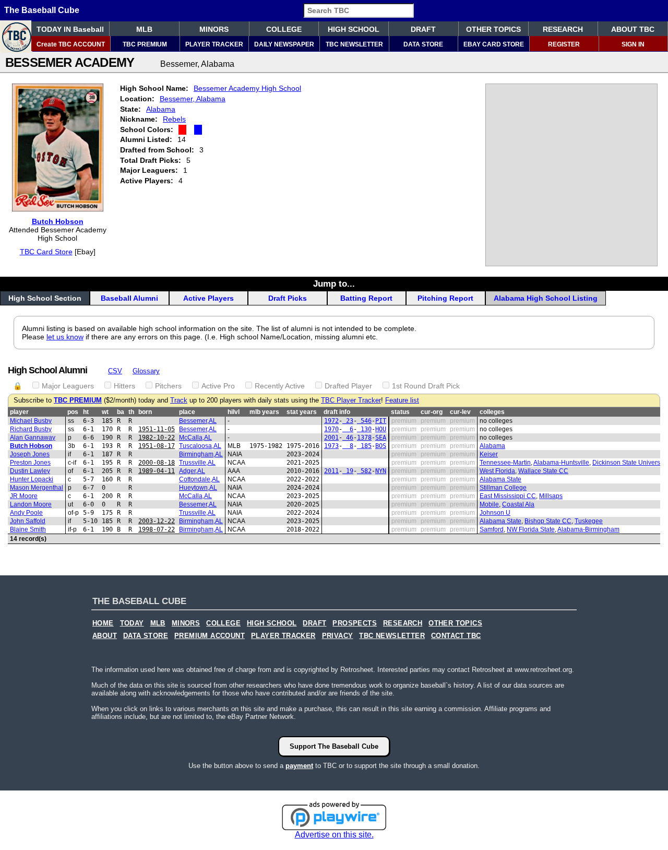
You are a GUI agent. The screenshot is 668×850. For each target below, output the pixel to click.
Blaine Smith (28, 529)
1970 (331, 429)
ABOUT (104, 636)
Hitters (124, 386)
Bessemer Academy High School (247, 88)
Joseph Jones (30, 454)
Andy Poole (26, 512)
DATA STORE (423, 44)
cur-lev (460, 412)
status (400, 412)
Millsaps (551, 496)
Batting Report (366, 298)
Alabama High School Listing (546, 298)
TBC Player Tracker (351, 400)
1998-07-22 (156, 529)
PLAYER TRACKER (214, 44)
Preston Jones (30, 462)
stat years (302, 412)
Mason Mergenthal (36, 487)
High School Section (44, 298)
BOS (380, 446)
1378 (364, 437)
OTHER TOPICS (493, 29)
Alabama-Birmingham (588, 529)
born (145, 412)
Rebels (174, 119)
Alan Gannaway (32, 437)
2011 (331, 471)
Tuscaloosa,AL (200, 446)
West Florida (497, 471)
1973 (331, 446)
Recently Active (280, 386)
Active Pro (218, 386)
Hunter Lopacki (31, 479)
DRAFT (423, 29)
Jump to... (334, 283)
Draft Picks (287, 298)
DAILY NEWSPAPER (284, 44)
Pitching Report (445, 298)
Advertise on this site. (334, 834)
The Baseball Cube (41, 10)
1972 (331, 420)
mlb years (264, 412)
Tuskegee (589, 521)
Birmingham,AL (201, 454)
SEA (380, 437)
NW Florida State (531, 529)
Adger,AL (192, 471)
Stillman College (503, 487)
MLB (144, 29)
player (19, 412)
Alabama (160, 109)
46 (347, 437)
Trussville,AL (197, 462)
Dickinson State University (629, 462)
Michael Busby (31, 420)
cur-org (432, 412)
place (187, 412)
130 (364, 429)
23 (347, 420)
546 (364, 420)
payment (299, 766)
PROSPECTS (354, 623)
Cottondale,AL (199, 479)
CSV (115, 371)
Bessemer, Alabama (192, 99)
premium (403, 420)
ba (120, 412)
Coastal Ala (518, 504)
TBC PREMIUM (145, 44)
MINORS (214, 29)
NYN (380, 471)
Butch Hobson (58, 221)
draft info (337, 412)
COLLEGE (284, 29)
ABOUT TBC (632, 29)
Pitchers (168, 386)
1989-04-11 (156, 471)
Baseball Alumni (129, 298)
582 (364, 471)
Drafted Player (348, 386)
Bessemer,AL (198, 420)
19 (347, 471)
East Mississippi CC (508, 496)
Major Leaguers (68, 386)
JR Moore (24, 496)
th (131, 412)
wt (105, 412)
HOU (380, 429)
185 (364, 446)
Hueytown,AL (198, 487)
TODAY (132, 623)
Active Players (208, 298)
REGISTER (564, 44)
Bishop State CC (547, 521)
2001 (331, 437)
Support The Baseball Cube (334, 746)
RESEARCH (563, 29)
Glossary (146, 371)
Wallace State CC (543, 471)
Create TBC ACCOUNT (71, 44)
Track (178, 400)
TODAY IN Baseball (70, 29)
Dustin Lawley (30, 471)
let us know (65, 337)
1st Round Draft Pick (426, 386)
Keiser (489, 454)
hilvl (234, 412)
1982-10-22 (156, 437)
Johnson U (495, 512)
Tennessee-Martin (505, 462)
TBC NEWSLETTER (354, 44)
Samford (492, 529)
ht (86, 412)
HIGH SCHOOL (353, 29)
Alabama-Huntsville (561, 462)
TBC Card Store (46, 251)
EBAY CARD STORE (493, 44)
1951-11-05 (156, 429)
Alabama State (500, 479)
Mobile (489, 504)
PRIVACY (337, 636)
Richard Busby (31, 429)
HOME (103, 623)
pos (72, 412)
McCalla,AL (195, 437)
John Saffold (27, 521)
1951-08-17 (156, 446)
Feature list (402, 400)
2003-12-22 (156, 521)
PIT (380, 420)
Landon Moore (31, 504)
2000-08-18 (156, 462)
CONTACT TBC (456, 636)
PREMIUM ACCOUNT (209, 636)
